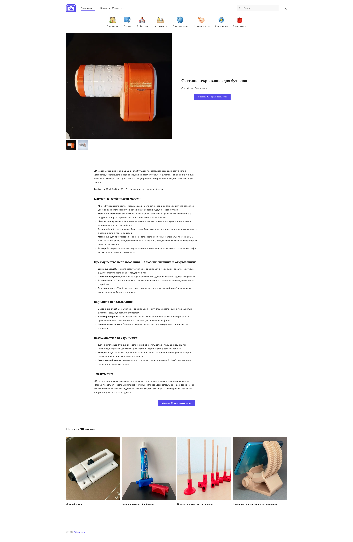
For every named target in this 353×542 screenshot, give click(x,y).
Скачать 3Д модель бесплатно (212, 96)
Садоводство (221, 26)
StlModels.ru (79, 532)
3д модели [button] (86, 8)
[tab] (71, 145)
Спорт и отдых (202, 88)
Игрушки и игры (201, 26)
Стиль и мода (239, 26)
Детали (127, 26)
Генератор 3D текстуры (112, 8)
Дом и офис (112, 26)
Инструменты (160, 26)
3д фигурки (142, 26)
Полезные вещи (180, 26)
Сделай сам (187, 88)
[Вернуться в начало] (71, 8)
